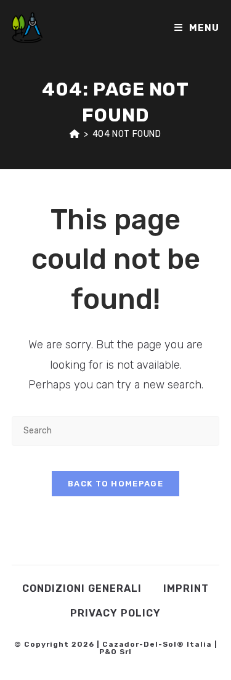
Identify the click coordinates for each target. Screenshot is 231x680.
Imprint (186, 588)
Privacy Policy (115, 613)
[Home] (75, 134)
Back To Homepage (115, 483)
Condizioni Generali (82, 588)
